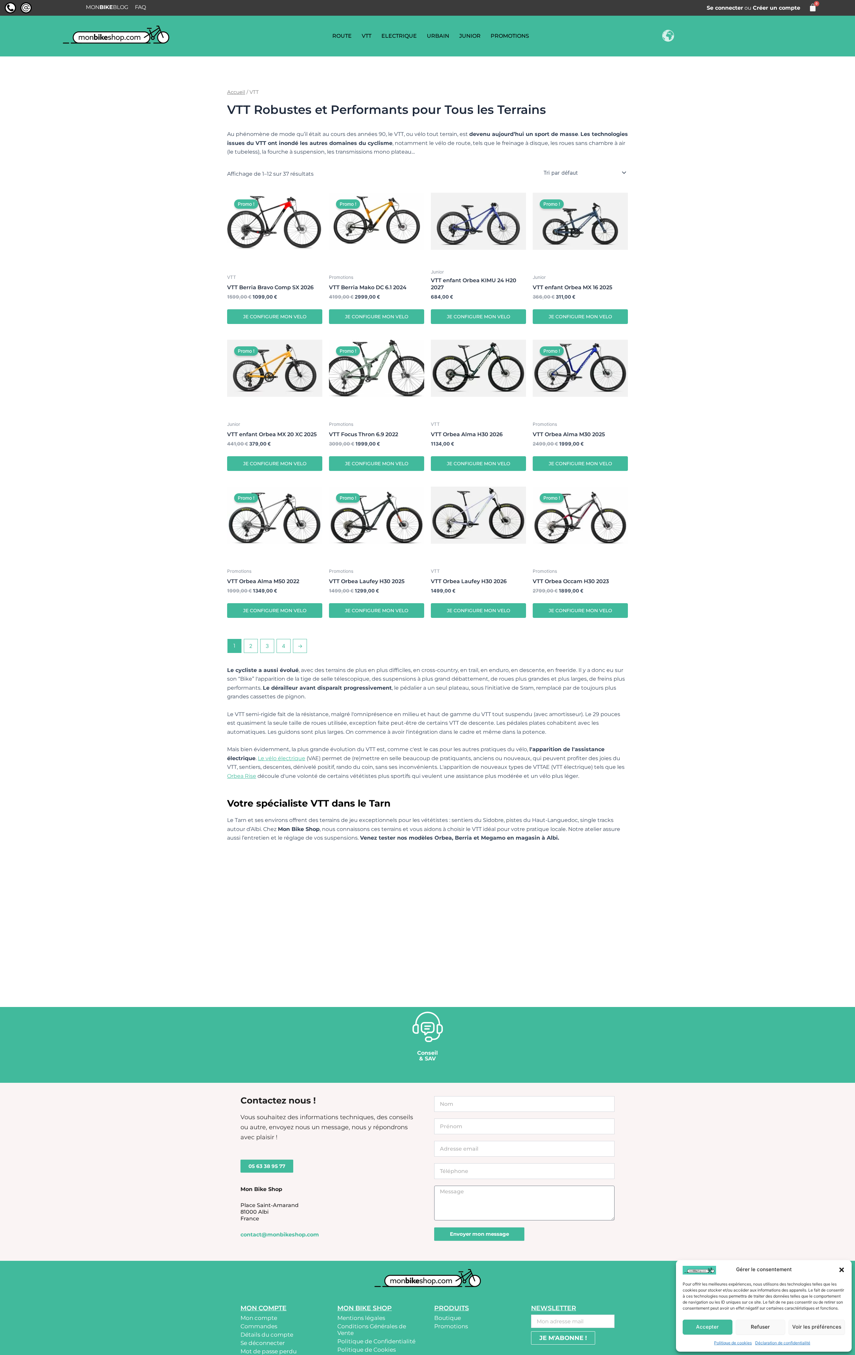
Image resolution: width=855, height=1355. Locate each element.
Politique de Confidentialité (376, 1341)
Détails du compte (266, 1334)
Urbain (438, 36)
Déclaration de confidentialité (782, 1342)
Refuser (760, 1327)
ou (753, 8)
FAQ (140, 7)
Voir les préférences (816, 1327)
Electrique (399, 36)
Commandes (258, 1326)
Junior (470, 36)
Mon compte (258, 1318)
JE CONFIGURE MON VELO (275, 317)
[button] (841, 1269)
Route (342, 36)
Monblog (107, 7)
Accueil (236, 92)
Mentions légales (361, 1318)
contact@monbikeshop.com (279, 1234)
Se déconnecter (262, 1343)
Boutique (447, 1318)
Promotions (510, 36)
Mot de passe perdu (268, 1351)
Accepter (707, 1327)
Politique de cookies (733, 1342)
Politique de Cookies (366, 1349)
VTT (366, 36)
